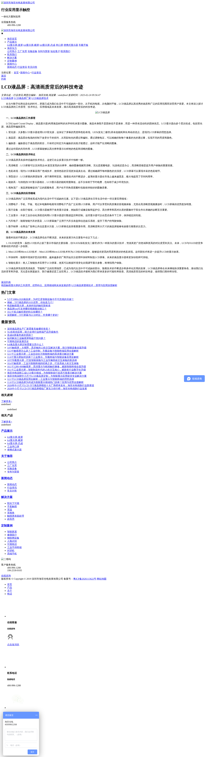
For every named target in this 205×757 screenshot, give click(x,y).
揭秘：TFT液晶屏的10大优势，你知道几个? (30, 302)
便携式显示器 (71, 45)
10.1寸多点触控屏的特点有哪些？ (25, 312)
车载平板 (83, 45)
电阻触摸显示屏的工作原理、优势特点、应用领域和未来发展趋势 (36, 285)
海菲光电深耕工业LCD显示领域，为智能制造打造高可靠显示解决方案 (44, 373)
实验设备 (32, 51)
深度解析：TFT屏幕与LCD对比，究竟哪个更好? (32, 315)
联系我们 (65, 51)
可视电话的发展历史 (18, 341)
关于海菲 (7, 456)
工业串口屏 (13, 446)
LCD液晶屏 (7, 98)
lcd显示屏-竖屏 (15, 45)
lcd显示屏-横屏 (31, 45)
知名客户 (55, 51)
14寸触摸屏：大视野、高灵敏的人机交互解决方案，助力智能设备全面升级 (46, 347)
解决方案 (12, 57)
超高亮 (10, 519)
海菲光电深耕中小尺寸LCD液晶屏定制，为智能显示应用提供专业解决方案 (47, 376)
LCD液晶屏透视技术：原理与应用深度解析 (94, 285)
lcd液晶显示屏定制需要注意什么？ (25, 344)
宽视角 (10, 512)
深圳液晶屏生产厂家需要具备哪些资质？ (28, 328)
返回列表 (6, 282)
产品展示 (12, 42)
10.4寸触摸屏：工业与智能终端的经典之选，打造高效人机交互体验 (43, 363)
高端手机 (12, 553)
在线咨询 (6, 575)
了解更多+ (6, 401)
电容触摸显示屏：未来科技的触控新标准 (28, 305)
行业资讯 (22, 67)
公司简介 (12, 51)
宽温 (9, 509)
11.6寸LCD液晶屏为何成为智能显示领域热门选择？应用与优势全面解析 (45, 382)
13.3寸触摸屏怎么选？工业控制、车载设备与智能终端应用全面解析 (43, 351)
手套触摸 (12, 506)
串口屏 (59, 45)
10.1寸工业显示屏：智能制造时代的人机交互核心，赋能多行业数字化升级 (46, 369)
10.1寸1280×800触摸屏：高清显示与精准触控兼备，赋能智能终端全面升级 (46, 366)
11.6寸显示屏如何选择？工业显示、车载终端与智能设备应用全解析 (43, 357)
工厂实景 (22, 51)
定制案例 (12, 60)
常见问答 (32, 67)
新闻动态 (12, 67)
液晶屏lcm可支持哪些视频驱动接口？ (27, 308)
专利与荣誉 (44, 51)
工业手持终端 (14, 547)
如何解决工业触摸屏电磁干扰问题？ (26, 338)
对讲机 (10, 550)
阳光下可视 (13, 503)
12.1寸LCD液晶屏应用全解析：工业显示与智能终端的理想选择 (40, 379)
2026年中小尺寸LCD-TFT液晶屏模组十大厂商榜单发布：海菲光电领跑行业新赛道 (50, 385)
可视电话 (12, 544)
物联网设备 (13, 538)
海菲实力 (12, 48)
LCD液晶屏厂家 (22, 98)
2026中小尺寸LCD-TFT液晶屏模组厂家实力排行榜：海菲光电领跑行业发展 (47, 388)
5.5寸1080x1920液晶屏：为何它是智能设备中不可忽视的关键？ (40, 299)
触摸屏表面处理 (15, 516)
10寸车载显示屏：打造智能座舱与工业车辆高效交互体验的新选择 (42, 360)
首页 (16, 72)
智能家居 (12, 531)
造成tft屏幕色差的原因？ (20, 335)
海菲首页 (12, 38)
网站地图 (101, 579)
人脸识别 (12, 541)
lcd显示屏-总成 (47, 45)
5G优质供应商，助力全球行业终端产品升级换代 (32, 332)
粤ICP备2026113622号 (84, 579)
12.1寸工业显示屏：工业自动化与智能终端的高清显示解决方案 (40, 354)
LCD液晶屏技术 (40, 98)
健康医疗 (12, 534)
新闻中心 (12, 64)
